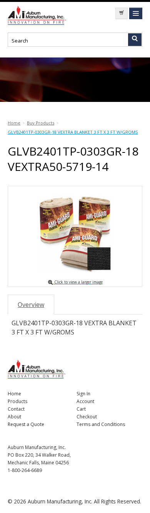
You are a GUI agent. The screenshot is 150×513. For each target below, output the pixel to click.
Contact (16, 409)
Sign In (83, 393)
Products (17, 401)
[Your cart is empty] (121, 13)
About (14, 416)
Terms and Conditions (101, 424)
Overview (31, 304)
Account (85, 401)
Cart (81, 409)
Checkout (87, 416)
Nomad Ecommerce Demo (38, 15)
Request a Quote (26, 424)
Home (14, 393)
